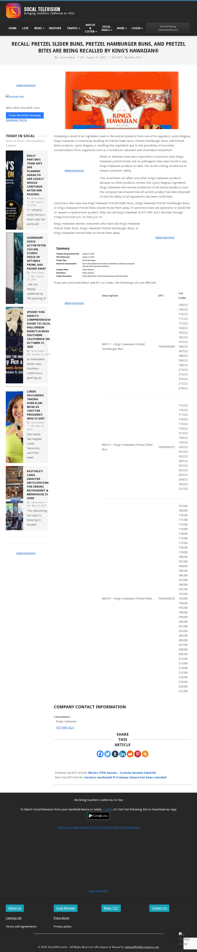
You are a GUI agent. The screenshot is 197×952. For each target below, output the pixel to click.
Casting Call (13, 918)
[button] (185, 939)
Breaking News (133, 57)
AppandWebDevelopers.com (142, 947)
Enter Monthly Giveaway (25, 115)
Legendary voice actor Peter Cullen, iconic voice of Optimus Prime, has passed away (36, 253)
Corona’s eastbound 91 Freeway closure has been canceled (125, 777)
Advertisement (74, 170)
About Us (14, 908)
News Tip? (111, 908)
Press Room (61, 918)
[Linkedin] (122, 754)
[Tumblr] (115, 754)
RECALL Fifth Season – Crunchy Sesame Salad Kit (122, 772)
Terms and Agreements (21, 926)
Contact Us (159, 908)
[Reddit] (130, 754)
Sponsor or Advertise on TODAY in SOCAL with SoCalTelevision (98, 827)
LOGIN (107, 809)
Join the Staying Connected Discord (168, 28)
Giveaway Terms (16, 120)
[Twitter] (107, 754)
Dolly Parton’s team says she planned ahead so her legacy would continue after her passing (35, 175)
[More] (145, 754)
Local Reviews (65, 908)
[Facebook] (100, 754)
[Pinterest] (137, 754)
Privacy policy (62, 926)
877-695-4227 (65, 727)
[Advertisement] (98, 861)
